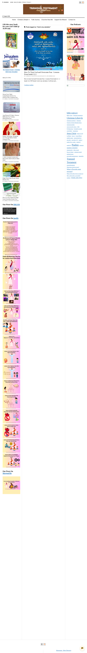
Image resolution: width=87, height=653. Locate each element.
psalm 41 (78, 142)
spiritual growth (78, 152)
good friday (69, 131)
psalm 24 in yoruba (71, 142)
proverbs (69, 140)
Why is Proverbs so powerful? (73, 175)
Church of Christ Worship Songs (74, 122)
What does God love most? (73, 167)
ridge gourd (76, 150)
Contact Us (71, 19)
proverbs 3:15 (75, 140)
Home (11, 2)
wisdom (68, 177)
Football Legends (78, 128)
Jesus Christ (71, 133)
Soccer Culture (70, 152)
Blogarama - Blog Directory (63, 650)
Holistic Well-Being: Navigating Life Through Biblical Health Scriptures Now (10, 138)
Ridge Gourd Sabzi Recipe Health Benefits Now (11, 179)
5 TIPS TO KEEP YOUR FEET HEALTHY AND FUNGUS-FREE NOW (11, 159)
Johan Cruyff (80, 133)
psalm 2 (80, 140)
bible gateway (72, 113)
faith (78, 126)
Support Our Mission (60, 19)
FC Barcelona (70, 128)
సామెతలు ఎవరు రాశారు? (76, 177)
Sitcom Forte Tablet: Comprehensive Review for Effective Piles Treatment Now (10, 96)
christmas (78, 120)
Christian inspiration (78, 115)
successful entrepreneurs (72, 156)
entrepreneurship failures (72, 126)
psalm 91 (69, 145)
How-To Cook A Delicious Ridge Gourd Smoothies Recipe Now (11, 198)
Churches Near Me (47, 19)
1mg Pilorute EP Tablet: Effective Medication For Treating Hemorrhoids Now (11, 117)
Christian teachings (71, 120)
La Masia (69, 136)
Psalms (75, 144)
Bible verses (69, 115)
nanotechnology (77, 138)
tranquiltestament (71, 165)
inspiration (75, 131)
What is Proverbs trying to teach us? (75, 173)
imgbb (15, 218)
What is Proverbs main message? (74, 170)
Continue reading (28, 85)
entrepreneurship (71, 124)
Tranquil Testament (71, 161)
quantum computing (72, 148)
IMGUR (16, 205)
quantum (81, 145)
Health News (18, 2)
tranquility (81, 156)
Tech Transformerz (70, 54)
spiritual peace (70, 154)
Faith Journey (35, 19)
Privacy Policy (26, 2)
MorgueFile (7, 473)
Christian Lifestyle (23, 19)
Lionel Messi (79, 136)
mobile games (70, 138)
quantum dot (70, 150)
